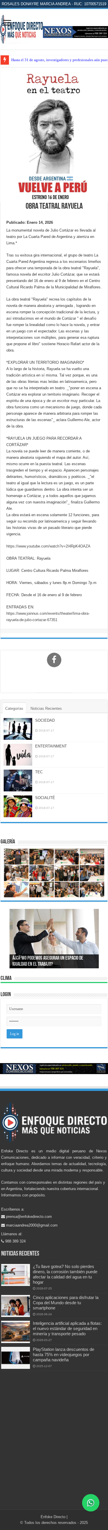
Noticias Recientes (46, 708)
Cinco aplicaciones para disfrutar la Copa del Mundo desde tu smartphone (65, 1302)
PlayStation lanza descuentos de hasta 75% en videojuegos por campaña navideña (63, 1354)
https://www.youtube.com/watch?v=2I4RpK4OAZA (48, 546)
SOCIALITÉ (45, 798)
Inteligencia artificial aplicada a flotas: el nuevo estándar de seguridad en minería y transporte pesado (67, 1328)
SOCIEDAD (45, 720)
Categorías (14, 708)
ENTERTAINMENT (51, 746)
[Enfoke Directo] (21, 28)
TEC (39, 772)
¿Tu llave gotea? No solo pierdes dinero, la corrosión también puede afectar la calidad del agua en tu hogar (65, 1274)
